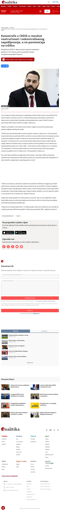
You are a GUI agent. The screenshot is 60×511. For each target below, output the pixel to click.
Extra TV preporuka (45, 486)
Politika (9, 6)
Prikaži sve (30, 362)
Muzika (32, 466)
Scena (32, 464)
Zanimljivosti (5, 464)
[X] (12, 246)
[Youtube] (17, 246)
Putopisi (18, 454)
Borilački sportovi (49, 454)
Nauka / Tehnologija (49, 462)
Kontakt (28, 489)
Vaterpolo (47, 447)
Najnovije (3, 6)
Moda (3, 469)
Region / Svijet (46, 6)
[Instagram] (8, 246)
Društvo (15, 6)
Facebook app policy (31, 499)
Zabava (3, 466)
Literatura (33, 472)
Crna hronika (22, 6)
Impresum (29, 484)
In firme (47, 466)
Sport (34, 6)
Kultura (53, 6)
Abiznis (29, 6)
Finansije (33, 439)
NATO (3, 441)
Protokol (4, 444)
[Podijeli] (41, 11)
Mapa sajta (29, 497)
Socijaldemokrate (7, 216)
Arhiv (28, 486)
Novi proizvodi (48, 468)
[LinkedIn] (21, 246)
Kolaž (39, 6)
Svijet (17, 466)
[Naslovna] (3, 508)
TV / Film (33, 469)
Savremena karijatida (10, 476)
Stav (17, 439)
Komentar (4, 439)
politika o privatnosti (42, 301)
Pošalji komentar (30, 298)
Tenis (46, 452)
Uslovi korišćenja (31, 494)
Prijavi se (30, 310)
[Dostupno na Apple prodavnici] (8, 232)
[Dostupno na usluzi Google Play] (20, 232)
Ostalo (46, 457)
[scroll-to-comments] (47, 11)
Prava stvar (19, 452)
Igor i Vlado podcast (45, 484)
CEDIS (18, 216)
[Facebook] (3, 246)
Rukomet (47, 444)
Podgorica (18, 444)
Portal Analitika (4, 27)
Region (18, 464)
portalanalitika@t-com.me (12, 490)
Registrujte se (36, 313)
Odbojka (47, 449)
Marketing (33, 441)
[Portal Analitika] (10, 429)
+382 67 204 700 (10, 487)
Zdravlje (18, 449)
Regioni (18, 447)
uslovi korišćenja (51, 301)
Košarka (47, 441)
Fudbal (46, 439)
